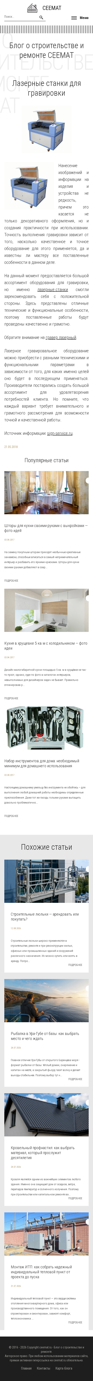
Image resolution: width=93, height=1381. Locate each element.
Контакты (43, 1368)
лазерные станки (52, 289)
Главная (26, 1368)
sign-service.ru (59, 433)
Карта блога (63, 1368)
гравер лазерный (61, 337)
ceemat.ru (45, 1347)
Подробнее (11, 580)
